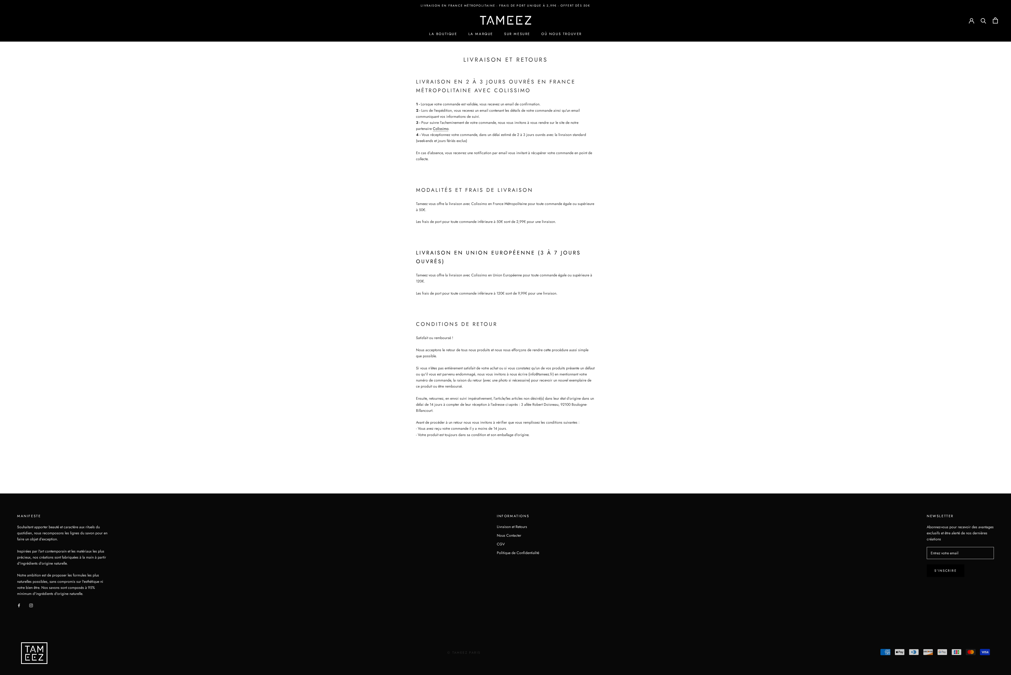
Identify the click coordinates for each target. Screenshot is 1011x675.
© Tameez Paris (464, 652)
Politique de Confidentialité (518, 552)
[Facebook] (19, 605)
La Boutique (443, 33)
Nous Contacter (509, 535)
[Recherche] (983, 20)
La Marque (480, 33)
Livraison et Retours (512, 526)
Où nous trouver (561, 33)
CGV (501, 544)
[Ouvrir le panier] (995, 20)
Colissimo (440, 128)
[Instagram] (31, 605)
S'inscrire (945, 570)
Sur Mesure (517, 33)
